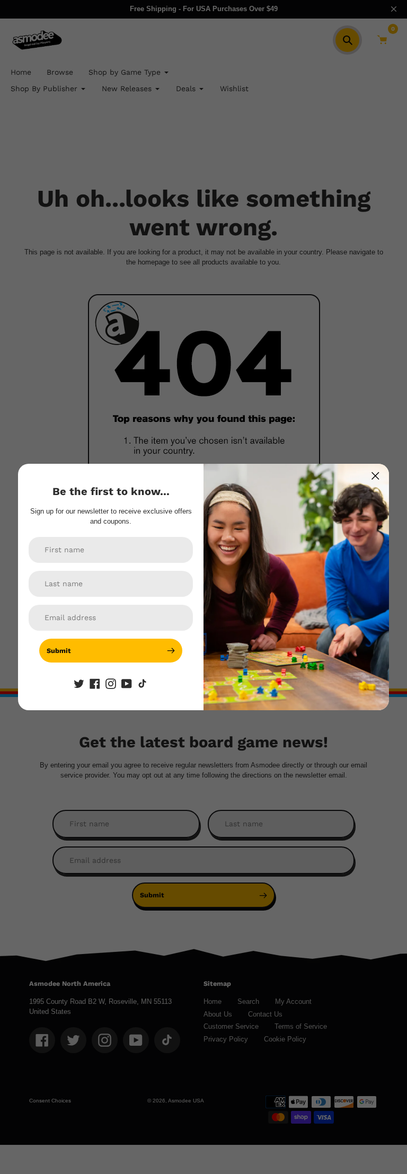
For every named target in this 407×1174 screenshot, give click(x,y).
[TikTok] (142, 683)
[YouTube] (126, 683)
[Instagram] (110, 683)
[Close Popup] (375, 475)
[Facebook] (95, 683)
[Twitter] (79, 683)
